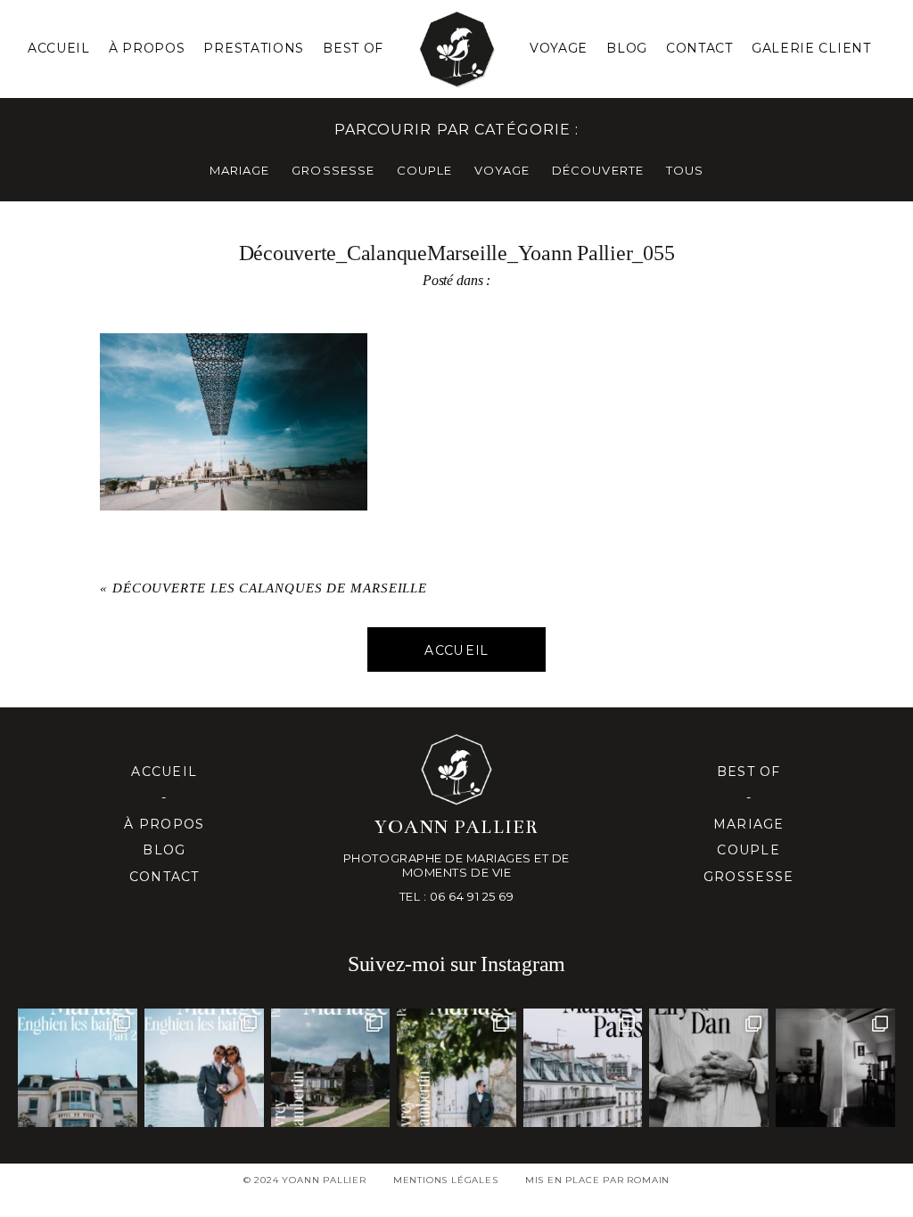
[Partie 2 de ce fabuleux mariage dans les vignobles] (331, 1068)
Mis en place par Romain (597, 1180)
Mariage (749, 824)
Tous (684, 170)
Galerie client (811, 48)
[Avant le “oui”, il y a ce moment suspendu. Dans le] (835, 1068)
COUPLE (424, 170)
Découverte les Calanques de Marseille (269, 588)
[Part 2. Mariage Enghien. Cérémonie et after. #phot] (77, 1068)
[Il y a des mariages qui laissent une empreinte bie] (456, 1068)
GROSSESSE (333, 170)
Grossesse (748, 877)
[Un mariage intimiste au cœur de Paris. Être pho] (583, 1068)
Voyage (559, 48)
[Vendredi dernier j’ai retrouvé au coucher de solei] (709, 1068)
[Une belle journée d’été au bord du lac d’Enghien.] (204, 1068)
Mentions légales (445, 1180)
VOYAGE (502, 170)
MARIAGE (239, 170)
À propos (164, 824)
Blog (626, 48)
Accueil (59, 48)
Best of (749, 772)
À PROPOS (147, 48)
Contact (699, 48)
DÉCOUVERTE (597, 170)
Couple (748, 850)
